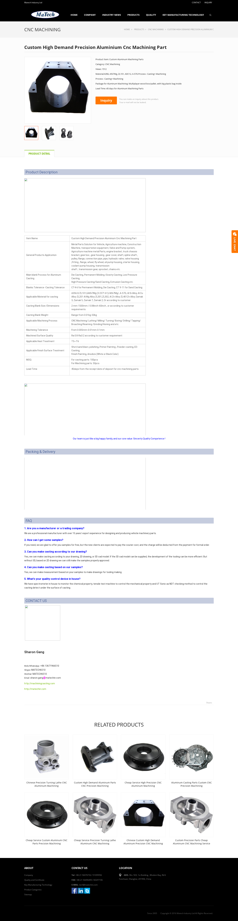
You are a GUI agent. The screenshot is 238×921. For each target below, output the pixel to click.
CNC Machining (42, 29)
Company (90, 14)
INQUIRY (208, 2)
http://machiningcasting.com (39, 683)
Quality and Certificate (34, 880)
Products (133, 14)
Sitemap (28, 894)
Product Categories (33, 889)
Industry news (111, 14)
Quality (151, 14)
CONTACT (196, 2)
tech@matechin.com (88, 884)
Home (74, 14)
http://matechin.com (35, 689)
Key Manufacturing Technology (183, 14)
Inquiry (106, 100)
